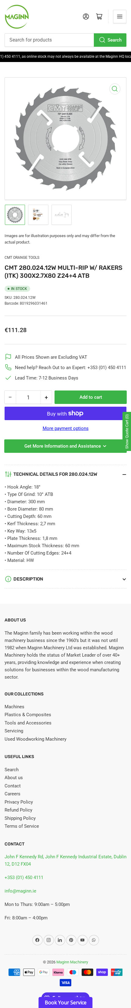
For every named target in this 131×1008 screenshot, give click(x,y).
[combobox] (65, 40)
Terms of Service (22, 826)
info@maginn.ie (20, 891)
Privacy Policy (19, 802)
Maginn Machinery (72, 962)
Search (115, 40)
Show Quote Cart (127, 431)
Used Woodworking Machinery (35, 739)
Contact (13, 786)
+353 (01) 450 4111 (24, 877)
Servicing (14, 731)
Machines (14, 706)
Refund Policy (18, 810)
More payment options (66, 428)
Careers (12, 794)
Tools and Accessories (28, 723)
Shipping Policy (20, 818)
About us (14, 777)
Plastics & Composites (28, 714)
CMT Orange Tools (22, 257)
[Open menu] (119, 16)
